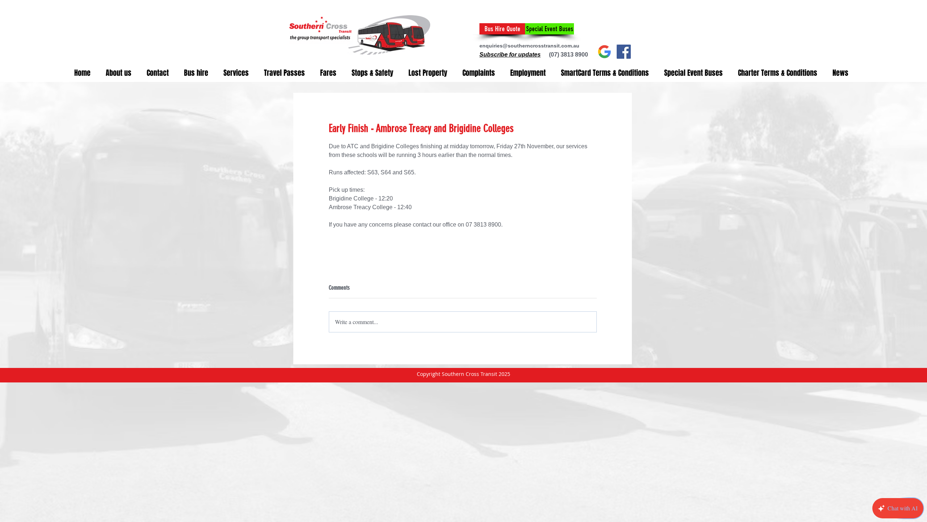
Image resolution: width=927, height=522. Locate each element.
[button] (510, 54)
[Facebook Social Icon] (624, 52)
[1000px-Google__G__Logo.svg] (604, 52)
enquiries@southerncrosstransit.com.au (529, 46)
